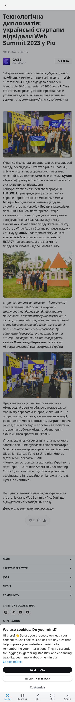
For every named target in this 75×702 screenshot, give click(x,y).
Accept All (37, 669)
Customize (37, 687)
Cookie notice (12, 662)
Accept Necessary (37, 678)
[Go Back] (6, 5)
